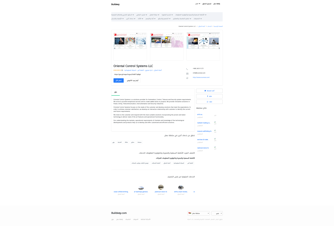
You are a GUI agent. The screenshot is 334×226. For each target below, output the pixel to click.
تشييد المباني (140, 14)
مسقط (139, 142)
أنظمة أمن (141, 70)
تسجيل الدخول (206, 3)
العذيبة (120, 142)
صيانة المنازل (153, 14)
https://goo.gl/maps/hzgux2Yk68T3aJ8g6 (127, 74)
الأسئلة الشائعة (145, 219)
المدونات (135, 219)
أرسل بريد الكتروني (132, 80)
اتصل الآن (119, 80)
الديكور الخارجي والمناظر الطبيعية (121, 14)
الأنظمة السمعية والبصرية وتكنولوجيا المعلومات (189, 14)
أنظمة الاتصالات (156, 163)
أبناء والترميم (150, 18)
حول (112, 219)
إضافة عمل (216, 3)
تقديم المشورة (166, 14)
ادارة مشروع (149, 70)
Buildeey (115, 4)
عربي (197, 4)
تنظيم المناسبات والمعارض (181, 18)
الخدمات (209, 26)
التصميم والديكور (163, 18)
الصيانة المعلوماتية (130, 70)
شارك (210, 96)
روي (113, 142)
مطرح (132, 142)
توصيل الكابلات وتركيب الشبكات (140, 163)
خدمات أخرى (129, 18)
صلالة (126, 142)
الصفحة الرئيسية (218, 26)
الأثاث (139, 18)
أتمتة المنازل (201, 26)
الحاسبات (128, 219)
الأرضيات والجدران (116, 18)
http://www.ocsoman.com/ (201, 77)
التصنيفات (197, 18)
